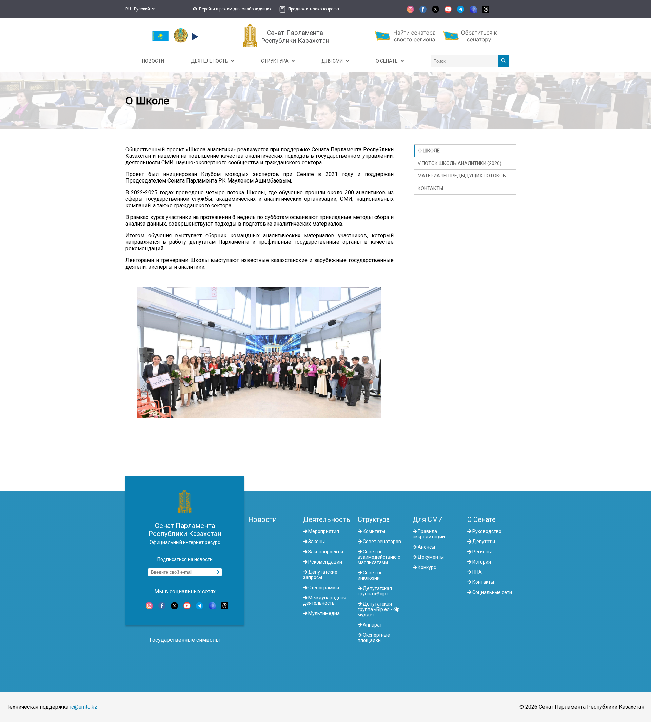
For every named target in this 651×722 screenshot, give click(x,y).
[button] (231, 9)
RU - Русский (138, 9)
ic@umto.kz (83, 707)
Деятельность (326, 519)
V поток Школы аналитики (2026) (459, 163)
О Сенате (481, 519)
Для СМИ (428, 519)
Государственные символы (185, 640)
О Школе (429, 150)
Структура (374, 519)
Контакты (430, 188)
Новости (262, 519)
